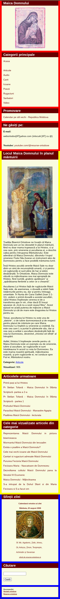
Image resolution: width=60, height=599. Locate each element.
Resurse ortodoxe (10, 594)
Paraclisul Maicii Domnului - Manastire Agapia (27, 410)
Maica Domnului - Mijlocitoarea (19, 479)
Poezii (6, 89)
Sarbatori (8, 98)
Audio (6, 75)
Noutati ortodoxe (10, 591)
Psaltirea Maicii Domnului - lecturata (22, 415)
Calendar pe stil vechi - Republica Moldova (25, 117)
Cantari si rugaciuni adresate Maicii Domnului (27, 456)
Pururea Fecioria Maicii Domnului (20, 461)
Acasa (6, 61)
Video (6, 102)
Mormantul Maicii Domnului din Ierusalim (24, 442)
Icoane (6, 84)
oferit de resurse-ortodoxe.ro (30, 557)
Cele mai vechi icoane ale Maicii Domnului (25, 451)
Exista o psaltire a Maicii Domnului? (22, 447)
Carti (5, 79)
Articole (7, 70)
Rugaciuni (8, 93)
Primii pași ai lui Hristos (15, 382)
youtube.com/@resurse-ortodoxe (31, 145)
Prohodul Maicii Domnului (16, 406)
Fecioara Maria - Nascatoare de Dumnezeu (26, 465)
